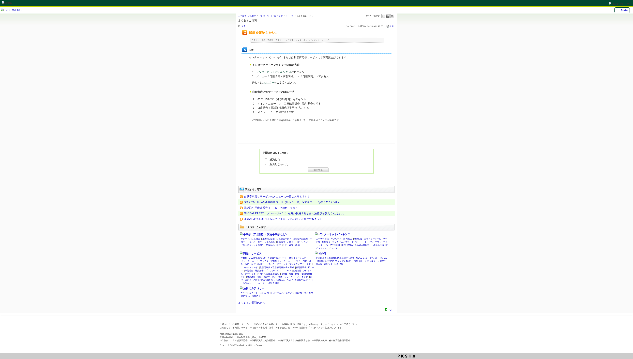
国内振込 (347, 239)
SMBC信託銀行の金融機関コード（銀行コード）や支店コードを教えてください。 (292, 202)
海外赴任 (251, 277)
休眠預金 (328, 264)
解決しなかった (279, 164)
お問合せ (291, 242)
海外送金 (358, 239)
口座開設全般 (268, 239)
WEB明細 (335, 245)
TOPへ (391, 310)
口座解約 (270, 245)
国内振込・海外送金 (250, 296)
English (624, 10)
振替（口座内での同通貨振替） (357, 245)
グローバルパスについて (282, 293)
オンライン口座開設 (250, 239)
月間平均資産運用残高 (268, 273)
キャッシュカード (249, 261)
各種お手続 (378, 245)
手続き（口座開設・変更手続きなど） (265, 234)
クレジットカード (249, 267)
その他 (322, 253)
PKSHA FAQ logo (406, 356)
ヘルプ (267, 82)
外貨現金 (249, 270)
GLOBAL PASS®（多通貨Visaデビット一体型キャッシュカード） (281, 258)
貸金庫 (319, 264)
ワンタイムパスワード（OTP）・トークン (352, 242)
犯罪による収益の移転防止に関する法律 (335, 258)
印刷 (391, 26)
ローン (287, 270)
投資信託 (297, 270)
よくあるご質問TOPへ (251, 302)
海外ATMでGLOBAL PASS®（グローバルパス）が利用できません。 (284, 219)
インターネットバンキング (271, 16)
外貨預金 (326, 242)
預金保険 (338, 264)
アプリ (378, 242)
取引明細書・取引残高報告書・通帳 (277, 267)
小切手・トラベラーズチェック (272, 264)
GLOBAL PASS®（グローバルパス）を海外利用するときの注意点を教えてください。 (295, 213)
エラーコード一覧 (372, 239)
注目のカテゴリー (253, 288)
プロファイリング (274, 270)
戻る (243, 26)
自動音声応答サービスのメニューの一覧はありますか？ (277, 196)
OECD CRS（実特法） (367, 258)
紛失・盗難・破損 (291, 245)
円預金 (284, 273)
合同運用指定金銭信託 (264, 280)
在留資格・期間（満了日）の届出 (370, 261)
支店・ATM (301, 261)
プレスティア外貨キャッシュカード (277, 261)
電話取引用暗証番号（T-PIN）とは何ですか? (270, 207)
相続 (278, 245)
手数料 (244, 258)
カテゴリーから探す (247, 16)
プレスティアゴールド (300, 264)
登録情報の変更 (300, 239)
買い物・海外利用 (304, 293)
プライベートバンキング (296, 277)
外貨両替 (281, 242)
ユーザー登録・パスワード (329, 239)
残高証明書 (301, 267)
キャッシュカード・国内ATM (255, 293)
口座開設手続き (283, 239)
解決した (275, 159)
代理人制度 (273, 283)
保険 (280, 277)
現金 (291, 273)
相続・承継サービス (266, 277)
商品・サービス (252, 253)
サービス (290, 16)
